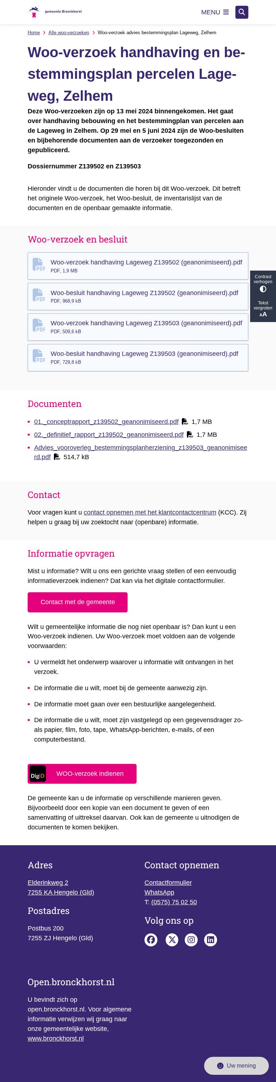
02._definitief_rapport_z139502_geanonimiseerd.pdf (109, 434)
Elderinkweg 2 (48, 882)
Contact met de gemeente (78, 602)
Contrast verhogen (263, 279)
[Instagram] (191, 939)
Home (34, 32)
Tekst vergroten (263, 305)
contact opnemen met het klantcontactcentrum (150, 512)
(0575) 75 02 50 (174, 902)
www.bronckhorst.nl (56, 1038)
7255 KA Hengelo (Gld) (61, 892)
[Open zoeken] (241, 12)
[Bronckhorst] (172, 939)
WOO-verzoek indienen (90, 773)
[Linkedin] (210, 939)
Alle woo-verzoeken (69, 32)
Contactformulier (168, 882)
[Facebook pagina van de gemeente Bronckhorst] (150, 939)
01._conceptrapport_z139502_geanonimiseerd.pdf (106, 421)
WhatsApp (159, 892)
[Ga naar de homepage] (55, 12)
